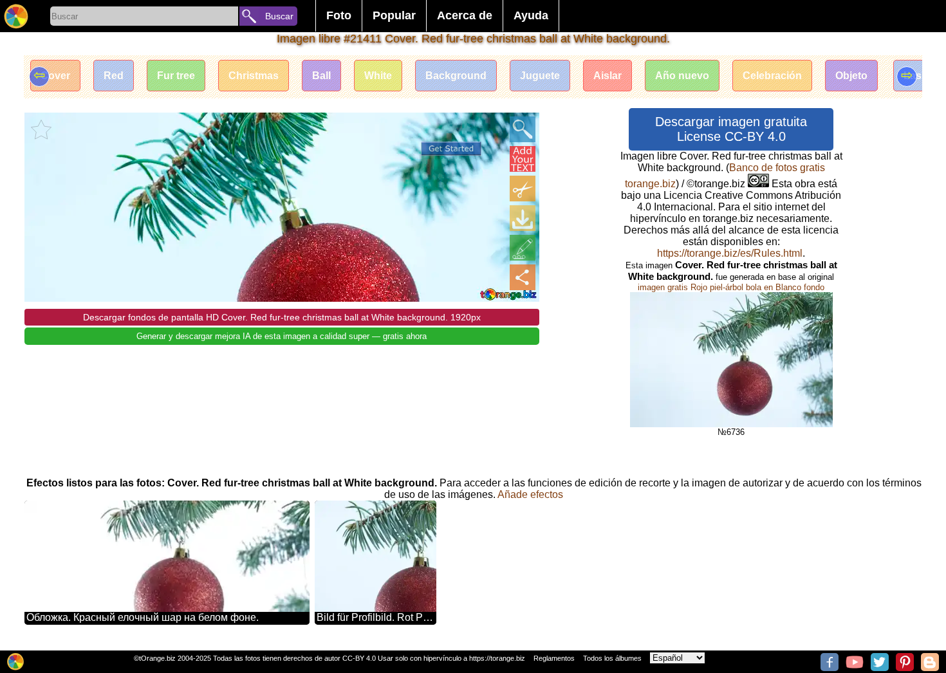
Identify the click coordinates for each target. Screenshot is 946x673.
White (378, 75)
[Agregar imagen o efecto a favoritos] (41, 129)
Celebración (772, 75)
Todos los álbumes (612, 658)
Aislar (607, 75)
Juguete (540, 75)
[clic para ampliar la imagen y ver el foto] (522, 129)
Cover (55, 75)
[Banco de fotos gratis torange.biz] (16, 16)
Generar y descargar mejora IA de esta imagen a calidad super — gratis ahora (281, 336)
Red (114, 75)
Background (456, 75)
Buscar (279, 16)
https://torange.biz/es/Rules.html (729, 253)
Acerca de (464, 15)
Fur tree (176, 75)
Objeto (851, 75)
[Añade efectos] (522, 248)
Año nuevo (682, 75)
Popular (394, 15)
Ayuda (531, 15)
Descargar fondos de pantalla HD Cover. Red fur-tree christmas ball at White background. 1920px (282, 317)
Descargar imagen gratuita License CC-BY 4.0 (731, 129)
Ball (321, 75)
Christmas (253, 75)
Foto (338, 15)
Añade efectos (530, 494)
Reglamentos (554, 658)
